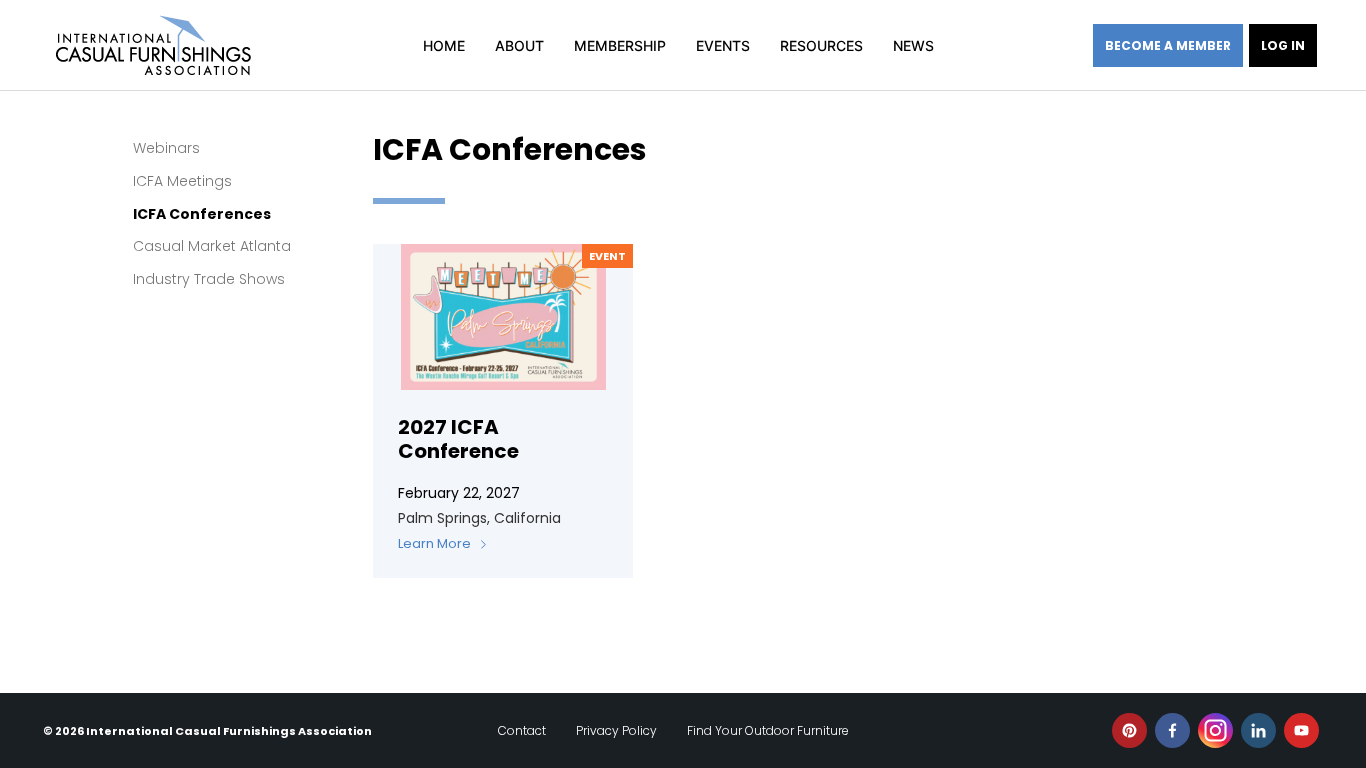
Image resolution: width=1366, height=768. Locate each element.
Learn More (434, 544)
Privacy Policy (616, 730)
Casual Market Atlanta (212, 246)
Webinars (166, 148)
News (913, 45)
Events (723, 45)
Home (444, 45)
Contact (522, 730)
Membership (620, 45)
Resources (821, 45)
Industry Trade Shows (209, 279)
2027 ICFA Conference (458, 439)
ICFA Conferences (202, 214)
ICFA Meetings (182, 181)
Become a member (1168, 45)
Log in (1283, 45)
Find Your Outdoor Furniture (768, 730)
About (519, 45)
